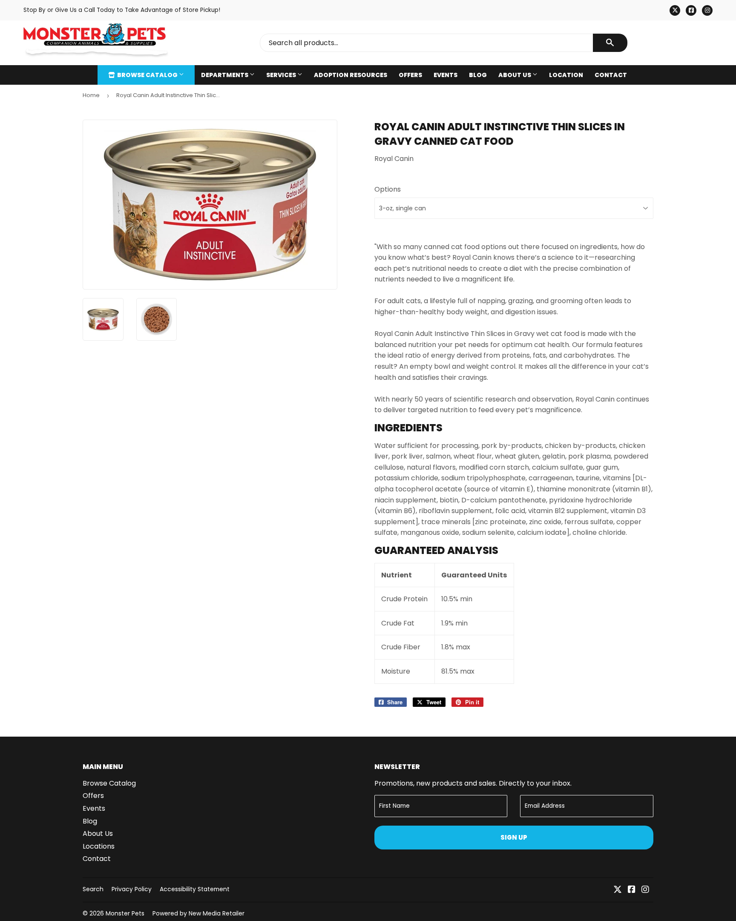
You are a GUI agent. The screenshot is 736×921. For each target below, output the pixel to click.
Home (91, 95)
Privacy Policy (132, 889)
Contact (611, 75)
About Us (515, 75)
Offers (410, 75)
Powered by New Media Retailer (198, 913)
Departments (225, 75)
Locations (99, 846)
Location (566, 75)
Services (281, 75)
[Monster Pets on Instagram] (645, 890)
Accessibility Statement (195, 889)
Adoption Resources (350, 75)
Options (387, 189)
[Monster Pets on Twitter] (617, 890)
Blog (478, 75)
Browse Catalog (147, 75)
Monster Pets (125, 913)
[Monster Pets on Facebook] (631, 890)
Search (93, 889)
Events (445, 75)
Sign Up (513, 837)
